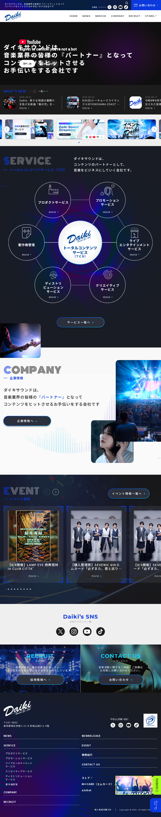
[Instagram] (73, 631)
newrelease (91, 736)
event (86, 745)
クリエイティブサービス (19, 771)
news (86, 16)
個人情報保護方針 (103, 809)
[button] (29, 91)
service (100, 16)
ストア (86, 778)
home (74, 16)
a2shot (87, 790)
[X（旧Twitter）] (60, 631)
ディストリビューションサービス (19, 778)
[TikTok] (100, 631)
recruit (134, 16)
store (149, 16)
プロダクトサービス (17, 753)
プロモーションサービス (19, 758)
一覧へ (42, 91)
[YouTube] (87, 631)
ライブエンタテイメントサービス (19, 764)
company (117, 16)
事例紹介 (87, 755)
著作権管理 (12, 784)
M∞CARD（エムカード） (98, 784)
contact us (91, 764)
